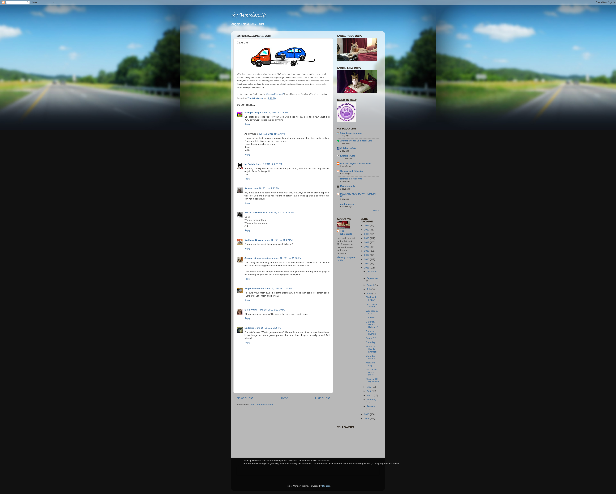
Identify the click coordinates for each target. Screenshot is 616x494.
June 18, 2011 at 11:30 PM (272, 310)
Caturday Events (370, 357)
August (370, 285)
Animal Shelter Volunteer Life (356, 141)
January (371, 406)
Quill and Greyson (254, 240)
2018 (367, 238)
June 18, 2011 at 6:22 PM (269, 164)
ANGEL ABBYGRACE (255, 212)
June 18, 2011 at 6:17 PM (272, 134)
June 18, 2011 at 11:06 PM (287, 258)
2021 (367, 225)
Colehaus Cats (348, 148)
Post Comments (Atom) (262, 404)
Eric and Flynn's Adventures (355, 163)
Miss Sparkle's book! (275, 94)
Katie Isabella (347, 186)
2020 (367, 230)
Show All (376, 210)
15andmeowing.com (351, 133)
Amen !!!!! (371, 338)
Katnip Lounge (252, 112)
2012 (367, 263)
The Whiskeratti (346, 232)
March (370, 395)
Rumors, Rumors (371, 332)
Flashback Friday (371, 298)
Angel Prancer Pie (254, 288)
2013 (367, 259)
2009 (367, 418)
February (371, 399)
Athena (248, 188)
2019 (367, 234)
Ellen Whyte (250, 310)
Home (284, 398)
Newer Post (245, 398)
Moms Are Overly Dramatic (371, 349)
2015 (367, 251)
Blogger (326, 486)
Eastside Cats (347, 156)
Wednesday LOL (372, 312)
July (369, 289)
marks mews (347, 204)
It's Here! (370, 317)
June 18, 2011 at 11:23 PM (278, 288)
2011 (367, 268)
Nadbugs (249, 328)
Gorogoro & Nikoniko (352, 171)
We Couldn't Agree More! (372, 372)
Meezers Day (370, 364)
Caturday (370, 342)
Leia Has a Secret (371, 305)
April (369, 391)
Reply (247, 124)
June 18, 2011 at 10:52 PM (279, 240)
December (372, 271)
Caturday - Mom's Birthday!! (372, 324)
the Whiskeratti (248, 16)
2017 (367, 242)
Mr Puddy (249, 164)
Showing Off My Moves (372, 380)
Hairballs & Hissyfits (351, 179)
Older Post (322, 398)
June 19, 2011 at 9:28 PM (268, 328)
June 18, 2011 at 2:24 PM (275, 112)
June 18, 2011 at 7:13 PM (266, 188)
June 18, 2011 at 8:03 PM (281, 212)
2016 (367, 247)
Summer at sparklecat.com (258, 258)
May (369, 387)
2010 (367, 414)
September (372, 278)
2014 (367, 255)
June (369, 293)
